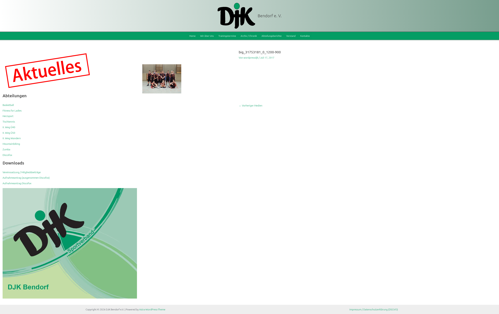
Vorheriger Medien (250, 105)
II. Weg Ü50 (9, 132)
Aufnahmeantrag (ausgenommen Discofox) (26, 177)
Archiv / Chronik (249, 35)
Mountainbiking (11, 143)
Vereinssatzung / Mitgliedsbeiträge (22, 172)
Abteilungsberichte (272, 35)
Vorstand (291, 35)
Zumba (6, 149)
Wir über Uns (207, 35)
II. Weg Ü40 (9, 127)
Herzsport (8, 115)
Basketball (8, 104)
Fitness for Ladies (12, 110)
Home (192, 35)
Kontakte (305, 35)
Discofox (7, 154)
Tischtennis (9, 121)
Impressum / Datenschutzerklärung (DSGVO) (373, 309)
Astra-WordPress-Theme (152, 309)
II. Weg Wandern (12, 138)
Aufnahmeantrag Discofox (17, 183)
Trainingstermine (227, 35)
